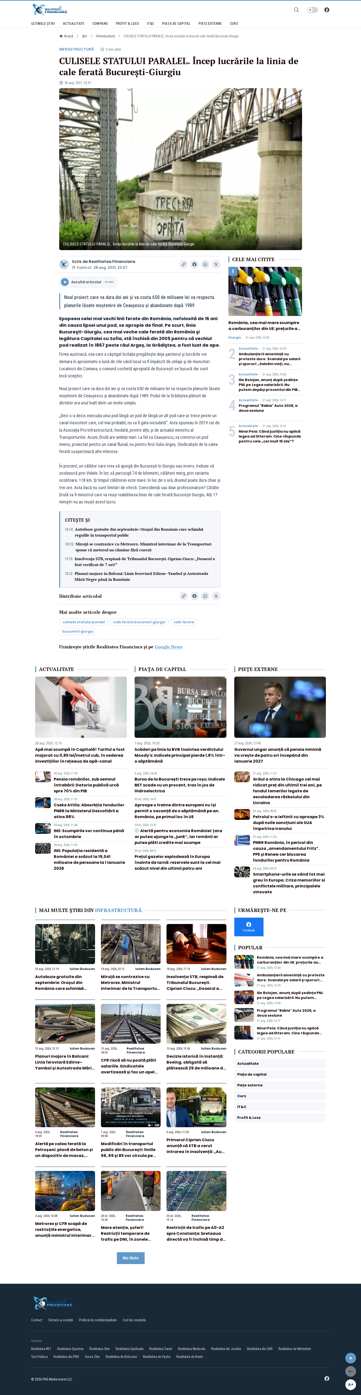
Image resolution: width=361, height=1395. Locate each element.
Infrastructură (105, 36)
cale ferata (184, 622)
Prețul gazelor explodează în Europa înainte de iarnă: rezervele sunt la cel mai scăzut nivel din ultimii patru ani (178, 862)
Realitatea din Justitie (226, 1349)
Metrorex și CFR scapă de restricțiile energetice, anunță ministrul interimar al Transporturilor (63, 1232)
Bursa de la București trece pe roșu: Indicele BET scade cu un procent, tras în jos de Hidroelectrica (180, 785)
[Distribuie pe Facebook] (194, 264)
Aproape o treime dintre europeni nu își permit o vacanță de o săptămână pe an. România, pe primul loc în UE (177, 811)
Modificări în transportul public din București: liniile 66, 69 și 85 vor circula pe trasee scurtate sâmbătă (128, 1152)
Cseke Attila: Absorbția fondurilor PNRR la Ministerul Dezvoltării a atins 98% (89, 811)
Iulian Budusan (82, 969)
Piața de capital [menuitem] (176, 24)
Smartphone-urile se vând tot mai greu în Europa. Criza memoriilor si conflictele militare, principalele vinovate (289, 883)
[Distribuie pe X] (216, 264)
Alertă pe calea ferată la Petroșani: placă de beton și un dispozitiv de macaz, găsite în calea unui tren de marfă (64, 1155)
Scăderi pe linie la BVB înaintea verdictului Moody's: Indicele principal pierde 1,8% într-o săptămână (180, 755)
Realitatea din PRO (66, 1357)
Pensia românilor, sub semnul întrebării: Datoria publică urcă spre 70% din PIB (86, 785)
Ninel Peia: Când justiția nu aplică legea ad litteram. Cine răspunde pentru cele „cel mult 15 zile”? (270, 436)
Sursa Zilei (92, 1357)
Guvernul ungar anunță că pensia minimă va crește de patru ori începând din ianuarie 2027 (277, 755)
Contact (36, 1320)
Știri (84, 36)
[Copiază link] (183, 264)
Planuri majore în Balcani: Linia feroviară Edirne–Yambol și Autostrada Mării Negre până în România (141, 576)
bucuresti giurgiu (77, 631)
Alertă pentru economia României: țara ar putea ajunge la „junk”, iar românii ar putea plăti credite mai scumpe (178, 836)
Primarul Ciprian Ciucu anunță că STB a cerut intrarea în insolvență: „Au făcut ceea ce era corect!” (194, 1148)
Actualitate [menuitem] (73, 24)
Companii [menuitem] (100, 24)
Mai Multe (131, 1258)
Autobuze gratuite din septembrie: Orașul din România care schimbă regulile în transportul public (139, 532)
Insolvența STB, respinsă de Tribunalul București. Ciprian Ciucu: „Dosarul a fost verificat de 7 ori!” (145, 561)
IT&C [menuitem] (150, 24)
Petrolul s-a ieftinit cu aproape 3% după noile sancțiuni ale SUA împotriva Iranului (288, 822)
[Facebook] (327, 10)
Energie (234, 338)
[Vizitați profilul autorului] (64, 264)
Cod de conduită (134, 1320)
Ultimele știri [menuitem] (43, 24)
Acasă (68, 36)
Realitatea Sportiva (70, 1349)
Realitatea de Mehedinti (294, 1349)
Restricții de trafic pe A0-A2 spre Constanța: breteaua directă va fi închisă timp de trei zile (196, 1236)
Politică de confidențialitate (98, 1320)
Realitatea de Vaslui (156, 1357)
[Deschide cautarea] (296, 10)
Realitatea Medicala (191, 1349)
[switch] (312, 10)
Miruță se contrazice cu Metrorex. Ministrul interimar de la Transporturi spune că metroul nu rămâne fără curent (143, 547)
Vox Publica (39, 1357)
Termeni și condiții (60, 1320)
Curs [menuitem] (234, 24)
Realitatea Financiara (112, 261)
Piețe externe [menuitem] (210, 24)
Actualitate (248, 349)
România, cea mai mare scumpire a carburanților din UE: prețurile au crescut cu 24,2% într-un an (264, 328)
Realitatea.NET (41, 1349)
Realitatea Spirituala (129, 1349)
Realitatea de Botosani (121, 1357)
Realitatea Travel (160, 1349)
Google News (168, 647)
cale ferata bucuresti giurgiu (139, 622)
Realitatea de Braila (189, 1357)
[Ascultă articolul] (350, 1358)
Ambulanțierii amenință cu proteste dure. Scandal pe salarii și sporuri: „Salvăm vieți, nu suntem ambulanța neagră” (269, 361)
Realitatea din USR (260, 1349)
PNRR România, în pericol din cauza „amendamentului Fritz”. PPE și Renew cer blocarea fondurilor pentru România (286, 851)
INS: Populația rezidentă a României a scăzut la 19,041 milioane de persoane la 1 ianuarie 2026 (89, 859)
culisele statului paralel (83, 622)
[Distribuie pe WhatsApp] (205, 264)
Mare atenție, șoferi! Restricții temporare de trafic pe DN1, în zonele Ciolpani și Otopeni (125, 1236)
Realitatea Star (99, 1349)
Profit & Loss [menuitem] (127, 24)
